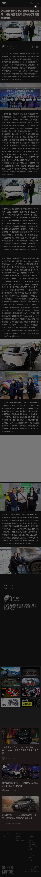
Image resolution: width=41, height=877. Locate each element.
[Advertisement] (20, 21)
